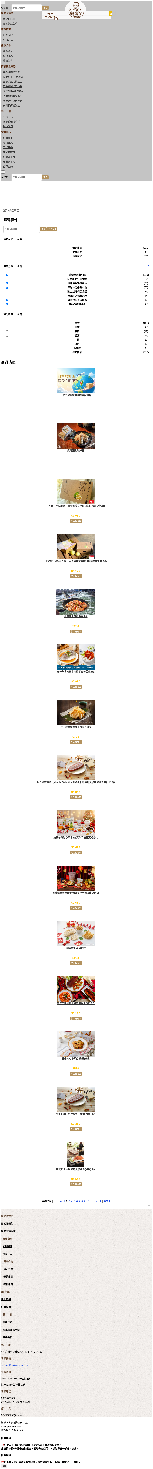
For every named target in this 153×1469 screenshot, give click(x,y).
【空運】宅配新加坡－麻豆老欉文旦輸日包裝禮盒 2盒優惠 (76, 561)
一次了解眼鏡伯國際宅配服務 (75, 395)
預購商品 (77, 256)
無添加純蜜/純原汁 (13, 96)
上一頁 (58, 1201)
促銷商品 (8, 56)
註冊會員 (8, 138)
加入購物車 (76, 521)
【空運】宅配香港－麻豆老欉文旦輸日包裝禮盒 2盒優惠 (75, 506)
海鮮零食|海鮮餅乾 (76, 948)
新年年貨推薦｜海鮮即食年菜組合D (76, 1003)
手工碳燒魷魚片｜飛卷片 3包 (76, 727)
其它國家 (77, 352)
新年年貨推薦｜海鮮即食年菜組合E (76, 671)
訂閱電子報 (9, 157)
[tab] (76, 239)
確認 (4, 1466)
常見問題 (8, 35)
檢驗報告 (8, 60)
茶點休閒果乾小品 (12, 86)
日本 (77, 327)
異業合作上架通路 (12, 101)
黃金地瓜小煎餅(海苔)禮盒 (76, 1058)
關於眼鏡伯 (7, 1223)
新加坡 (77, 348)
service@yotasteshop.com (15, 1365)
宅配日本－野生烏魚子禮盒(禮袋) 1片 (75, 1114)
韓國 (77, 331)
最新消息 (8, 51)
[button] (149, 239)
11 (91, 1201)
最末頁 (107, 1201)
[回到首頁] (75, 17)
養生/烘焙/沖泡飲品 (13, 91)
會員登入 (8, 142)
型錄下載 (8, 117)
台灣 (77, 323)
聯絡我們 (8, 126)
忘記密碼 (8, 147)
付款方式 (8, 40)
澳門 (77, 344)
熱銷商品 (77, 248)
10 (88, 1201)
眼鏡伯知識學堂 (11, 121)
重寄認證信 (9, 152)
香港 (77, 335)
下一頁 (98, 1201)
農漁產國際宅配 (11, 72)
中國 (77, 339)
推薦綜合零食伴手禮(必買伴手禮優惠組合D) (76, 893)
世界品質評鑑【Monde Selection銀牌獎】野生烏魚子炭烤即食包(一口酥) (76, 782)
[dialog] (76, 175)
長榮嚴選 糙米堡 (75, 450)
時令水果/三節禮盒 (13, 77)
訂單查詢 (8, 166)
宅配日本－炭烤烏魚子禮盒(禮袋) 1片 (75, 1169)
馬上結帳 (6, 1299)
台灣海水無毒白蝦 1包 (76, 616)
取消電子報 (9, 161)
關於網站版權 (10, 23)
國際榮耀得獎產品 (12, 81)
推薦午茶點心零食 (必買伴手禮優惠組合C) (75, 837)
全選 (19, 239)
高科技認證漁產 (11, 105)
